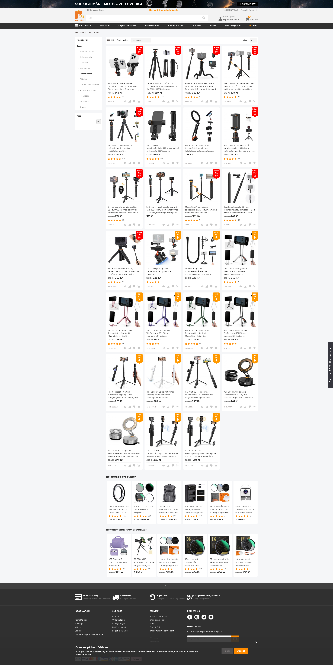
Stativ (88, 26)
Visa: (245, 40)
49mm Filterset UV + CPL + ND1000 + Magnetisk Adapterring (143, 510)
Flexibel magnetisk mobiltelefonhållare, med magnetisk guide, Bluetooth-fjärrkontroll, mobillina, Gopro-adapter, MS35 (199, 272)
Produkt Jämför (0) (249, 10)
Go (98, 121)
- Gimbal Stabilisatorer (88, 85)
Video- (78, 627)
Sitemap (78, 624)
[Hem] (79, 15)
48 (252, 40)
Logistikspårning (120, 631)
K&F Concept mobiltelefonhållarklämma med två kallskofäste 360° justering (162, 148)
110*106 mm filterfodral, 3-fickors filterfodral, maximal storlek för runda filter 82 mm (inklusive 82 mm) (169, 510)
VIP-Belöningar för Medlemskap (89, 635)
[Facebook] (189, 617)
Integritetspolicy (157, 620)
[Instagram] (196, 617)
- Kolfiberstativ (84, 57)
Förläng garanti (119, 627)
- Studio (81, 107)
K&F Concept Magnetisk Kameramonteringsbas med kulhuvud (159, 271)
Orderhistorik (118, 620)
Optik (213, 26)
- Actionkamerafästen (87, 90)
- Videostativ (83, 68)
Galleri (78, 631)
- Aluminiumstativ (86, 51)
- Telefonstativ (84, 74)
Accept (241, 651)
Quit (227, 651)
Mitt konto (117, 616)
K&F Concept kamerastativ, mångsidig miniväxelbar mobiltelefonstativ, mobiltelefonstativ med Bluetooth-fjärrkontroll (124, 148)
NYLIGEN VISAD (231, 10)
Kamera (197, 26)
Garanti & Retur (157, 627)
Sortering (137, 40)
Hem (77, 32)
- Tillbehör (82, 79)
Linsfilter (105, 26)
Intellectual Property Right (162, 631)
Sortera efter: (123, 40)
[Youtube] (211, 617)
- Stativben (82, 63)
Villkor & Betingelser (159, 616)
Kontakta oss (81, 620)
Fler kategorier (233, 26)
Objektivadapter (127, 26)
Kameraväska (152, 26)
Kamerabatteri (176, 26)
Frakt (152, 624)
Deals (255, 26)
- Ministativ (83, 102)
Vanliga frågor (118, 624)
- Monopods (83, 96)
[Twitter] (203, 617)
